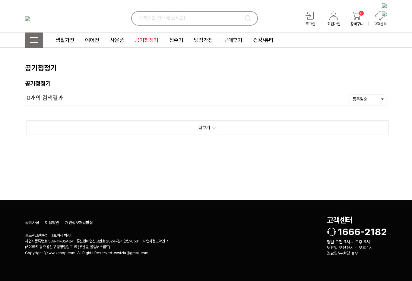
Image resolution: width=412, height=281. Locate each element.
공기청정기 (38, 83)
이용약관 (52, 222)
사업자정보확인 (154, 241)
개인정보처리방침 (79, 222)
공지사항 (32, 222)
